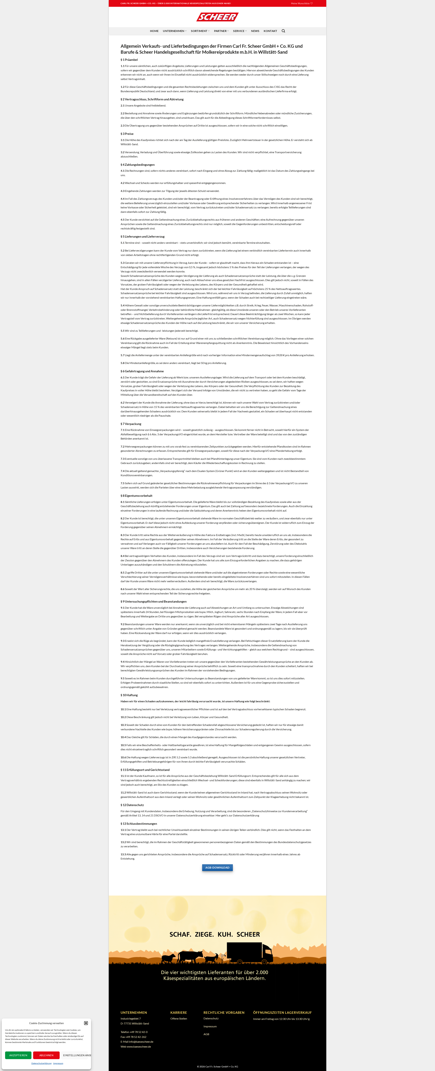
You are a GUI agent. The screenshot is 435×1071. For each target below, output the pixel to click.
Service (238, 30)
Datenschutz (211, 1018)
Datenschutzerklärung (41, 1063)
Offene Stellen (178, 1018)
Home (154, 30)
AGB (206, 1034)
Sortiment (199, 30)
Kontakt (270, 30)
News (255, 30)
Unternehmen (173, 30)
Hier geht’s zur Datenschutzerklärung (237, 815)
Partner (220, 30)
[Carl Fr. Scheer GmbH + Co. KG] (217, 17)
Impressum (58, 1063)
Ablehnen (46, 1055)
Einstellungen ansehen (75, 1055)
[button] (86, 1023)
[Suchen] (283, 30)
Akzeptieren (18, 1055)
